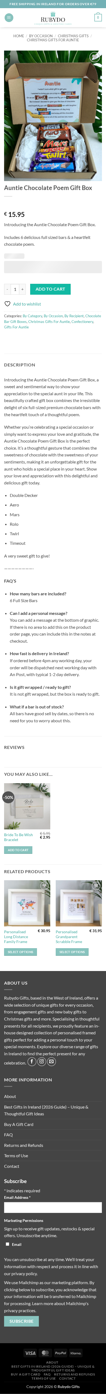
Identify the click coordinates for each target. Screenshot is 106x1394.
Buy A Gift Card (18, 1124)
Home (18, 36)
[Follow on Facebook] (31, 1061)
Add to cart (51, 289)
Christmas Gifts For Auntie (53, 40)
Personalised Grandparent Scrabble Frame (69, 937)
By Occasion (41, 36)
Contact (11, 1166)
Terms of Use (16, 1155)
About (10, 1096)
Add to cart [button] (18, 850)
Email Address (17, 1197)
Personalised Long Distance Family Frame (16, 937)
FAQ (8, 1134)
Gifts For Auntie (16, 327)
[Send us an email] (51, 1061)
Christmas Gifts (73, 36)
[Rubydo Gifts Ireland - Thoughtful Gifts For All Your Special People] (53, 17)
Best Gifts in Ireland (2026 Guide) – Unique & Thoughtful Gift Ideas (46, 1110)
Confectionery (82, 321)
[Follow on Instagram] (41, 1061)
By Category (32, 316)
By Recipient (74, 316)
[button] (9, 17)
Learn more (42, 1303)
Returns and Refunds (23, 1145)
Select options (20, 952)
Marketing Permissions (23, 1220)
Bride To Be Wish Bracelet (18, 837)
